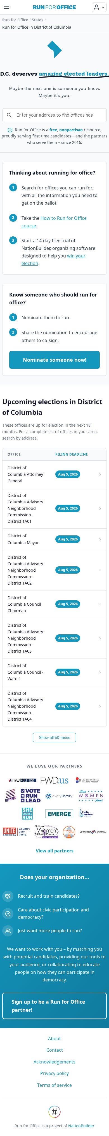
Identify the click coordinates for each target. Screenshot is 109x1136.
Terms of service (54, 1085)
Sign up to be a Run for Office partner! (48, 1005)
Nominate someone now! (54, 359)
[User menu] (99, 7)
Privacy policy (54, 1073)
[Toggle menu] (6, 7)
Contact (54, 1050)
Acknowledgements (54, 1062)
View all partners (55, 851)
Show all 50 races (54, 737)
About (54, 1038)
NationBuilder (81, 1125)
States (37, 19)
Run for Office (15, 19)
